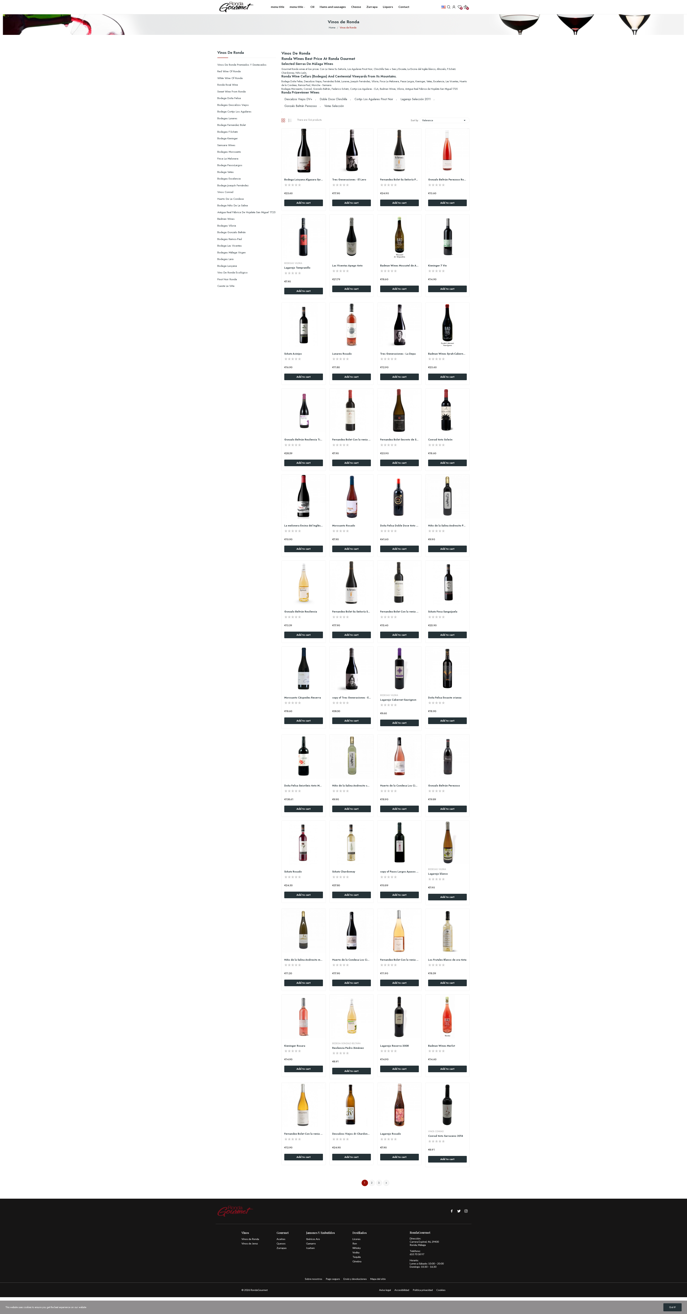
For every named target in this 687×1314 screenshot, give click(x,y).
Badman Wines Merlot (441, 1046)
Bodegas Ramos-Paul (229, 239)
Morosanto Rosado (343, 525)
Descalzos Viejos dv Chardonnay (351, 1134)
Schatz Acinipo (293, 354)
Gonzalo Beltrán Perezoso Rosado (447, 179)
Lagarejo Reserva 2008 (394, 1046)
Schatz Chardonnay (343, 871)
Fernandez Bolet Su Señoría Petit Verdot (399, 179)
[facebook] (452, 1211)
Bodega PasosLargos (229, 165)
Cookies (440, 1289)
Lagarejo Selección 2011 (416, 99)
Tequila (356, 1256)
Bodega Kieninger (227, 138)
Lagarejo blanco (438, 874)
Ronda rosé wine (227, 85)
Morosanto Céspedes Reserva (302, 697)
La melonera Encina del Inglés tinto (303, 525)
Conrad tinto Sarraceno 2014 (445, 1136)
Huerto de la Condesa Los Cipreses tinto (351, 960)
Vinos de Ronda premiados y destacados (241, 65)
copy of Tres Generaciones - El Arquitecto (351, 697)
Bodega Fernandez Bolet (231, 125)
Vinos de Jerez (250, 1243)
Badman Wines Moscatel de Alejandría (399, 265)
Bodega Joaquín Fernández (233, 185)
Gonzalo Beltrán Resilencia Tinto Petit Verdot (303, 439)
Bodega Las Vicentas (229, 246)
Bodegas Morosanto (229, 152)
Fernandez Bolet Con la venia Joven (351, 439)
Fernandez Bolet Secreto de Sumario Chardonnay (399, 439)
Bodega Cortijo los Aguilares (234, 112)
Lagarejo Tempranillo (297, 267)
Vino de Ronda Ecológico (232, 272)
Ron (354, 1243)
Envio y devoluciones (355, 1278)
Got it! (672, 1307)
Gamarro (311, 1243)
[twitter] (459, 1211)
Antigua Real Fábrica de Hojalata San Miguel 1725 (246, 212)
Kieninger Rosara (294, 1046)
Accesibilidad (401, 1289)
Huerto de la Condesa (230, 199)
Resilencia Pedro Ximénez (348, 1048)
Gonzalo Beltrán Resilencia (300, 611)
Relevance (444, 120)
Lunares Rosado (342, 354)
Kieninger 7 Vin (437, 265)
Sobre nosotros (313, 1278)
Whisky (356, 1247)
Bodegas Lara (225, 259)
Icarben (310, 1247)
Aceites (281, 1239)
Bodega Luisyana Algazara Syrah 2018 (303, 179)
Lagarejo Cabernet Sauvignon (398, 700)
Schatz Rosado (293, 871)
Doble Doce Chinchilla (333, 99)
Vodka (355, 1252)
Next (386, 1183)
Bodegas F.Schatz (227, 132)
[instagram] (466, 1211)
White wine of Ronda (230, 78)
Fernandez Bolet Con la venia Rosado (399, 960)
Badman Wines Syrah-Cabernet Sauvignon (447, 354)
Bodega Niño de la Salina (232, 205)
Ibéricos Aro (313, 1239)
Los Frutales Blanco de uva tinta (447, 960)
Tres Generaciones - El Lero (349, 179)
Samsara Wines (226, 145)
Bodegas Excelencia (229, 179)
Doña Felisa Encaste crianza (444, 697)
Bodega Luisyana (227, 266)
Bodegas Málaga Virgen (231, 252)
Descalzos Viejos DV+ (298, 99)
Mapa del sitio (378, 1278)
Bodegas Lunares (227, 118)
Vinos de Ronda (230, 53)
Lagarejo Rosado (390, 1134)
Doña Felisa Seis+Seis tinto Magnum (303, 785)
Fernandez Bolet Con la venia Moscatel (303, 1134)
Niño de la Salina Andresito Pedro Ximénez (447, 525)
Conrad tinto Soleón (440, 439)
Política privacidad (423, 1289)
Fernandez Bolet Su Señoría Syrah (351, 611)
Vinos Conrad (225, 192)
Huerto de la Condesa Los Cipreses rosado (399, 785)
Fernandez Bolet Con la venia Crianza (399, 611)
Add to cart (303, 203)
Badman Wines (226, 219)
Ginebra (356, 1261)
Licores (356, 1239)
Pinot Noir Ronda (227, 279)
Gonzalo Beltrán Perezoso (300, 106)
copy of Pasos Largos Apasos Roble (399, 871)
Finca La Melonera (227, 159)
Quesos (281, 1243)
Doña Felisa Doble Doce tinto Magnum (399, 525)
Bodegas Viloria (226, 226)
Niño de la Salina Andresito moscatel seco (303, 960)
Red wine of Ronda (229, 71)
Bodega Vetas (225, 172)
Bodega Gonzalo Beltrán (231, 232)
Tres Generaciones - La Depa (398, 354)
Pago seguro (333, 1278)
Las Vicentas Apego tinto (347, 265)
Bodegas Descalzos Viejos (233, 105)
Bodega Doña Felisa (229, 98)
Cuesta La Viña (225, 286)
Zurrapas (282, 1247)
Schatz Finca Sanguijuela (442, 611)
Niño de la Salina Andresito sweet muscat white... (351, 785)
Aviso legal (385, 1289)
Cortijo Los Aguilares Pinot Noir (374, 99)
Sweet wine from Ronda (231, 92)
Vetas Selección (334, 106)
